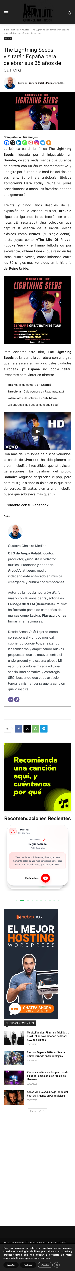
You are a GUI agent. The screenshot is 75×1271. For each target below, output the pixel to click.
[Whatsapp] (24, 142)
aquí (55, 404)
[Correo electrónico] (10, 699)
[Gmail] (30, 142)
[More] (48, 142)
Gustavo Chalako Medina (41, 82)
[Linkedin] (18, 142)
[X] (12, 142)
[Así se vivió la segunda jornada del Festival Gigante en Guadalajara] (14, 1097)
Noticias (15, 29)
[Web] (16, 699)
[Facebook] (6, 142)
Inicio (6, 29)
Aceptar (11, 1264)
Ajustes (45, 1264)
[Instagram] (36, 142)
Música (25, 29)
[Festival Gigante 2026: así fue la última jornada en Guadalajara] (14, 1058)
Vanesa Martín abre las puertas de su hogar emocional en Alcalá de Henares (47, 1076)
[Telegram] (42, 142)
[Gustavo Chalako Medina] (11, 82)
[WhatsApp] (35, 729)
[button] (16, 900)
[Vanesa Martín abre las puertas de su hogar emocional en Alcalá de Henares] (14, 1078)
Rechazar (28, 1264)
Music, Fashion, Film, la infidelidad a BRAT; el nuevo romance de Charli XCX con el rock (48, 1036)
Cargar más (36, 1111)
